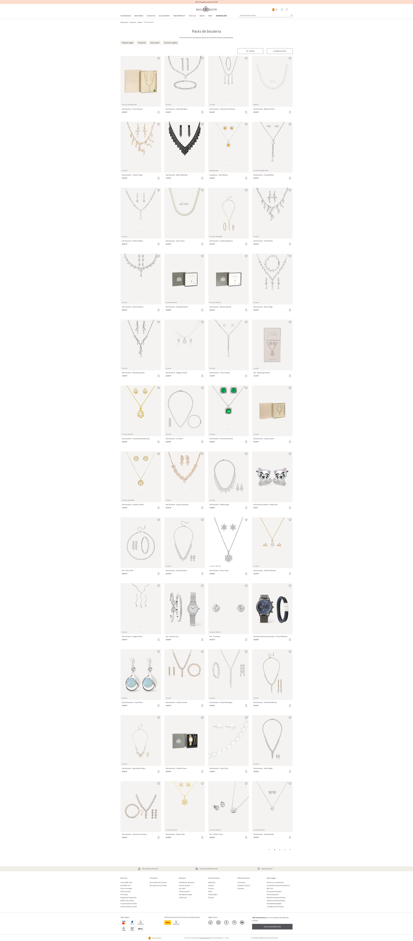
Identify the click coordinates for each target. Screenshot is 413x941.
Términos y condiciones (275, 882)
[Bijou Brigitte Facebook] (226, 922)
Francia (211, 888)
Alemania (211, 882)
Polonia (211, 897)
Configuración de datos (275, 906)
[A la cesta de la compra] (158, 112)
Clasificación (279, 51)
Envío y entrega (126, 888)
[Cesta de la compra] (291, 9)
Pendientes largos (185, 894)
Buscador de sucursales (158, 885)
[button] (281, 9)
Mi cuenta (124, 894)
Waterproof (179, 16)
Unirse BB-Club (126, 882)
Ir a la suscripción (272, 927)
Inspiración (221, 16)
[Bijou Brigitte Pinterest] (234, 922)
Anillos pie (183, 897)
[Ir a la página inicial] (206, 8)
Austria (211, 885)
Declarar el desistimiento (276, 900)
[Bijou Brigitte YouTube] (242, 922)
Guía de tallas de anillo (128, 903)
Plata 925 (151, 16)
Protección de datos (274, 891)
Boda (202, 16)
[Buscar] (291, 15)
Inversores (241, 882)
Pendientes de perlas (186, 882)
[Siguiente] (290, 849)
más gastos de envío (204, 938)
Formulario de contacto (158, 882)
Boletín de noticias (127, 900)
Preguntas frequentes (128, 897)
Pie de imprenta (272, 894)
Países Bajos (212, 894)
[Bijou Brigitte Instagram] (218, 922)
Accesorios (164, 16)
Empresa (240, 888)
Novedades (125, 16)
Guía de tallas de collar (128, 906)
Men (210, 16)
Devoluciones (125, 891)
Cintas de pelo (184, 891)
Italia (210, 891)
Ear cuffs (182, 888)
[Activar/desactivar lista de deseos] (158, 58)
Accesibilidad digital (274, 903)
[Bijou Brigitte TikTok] (210, 922)
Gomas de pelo (184, 885)
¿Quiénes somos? (243, 885)
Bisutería (139, 16)
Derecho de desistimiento (276, 897)
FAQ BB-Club (125, 885)
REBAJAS (192, 16)
